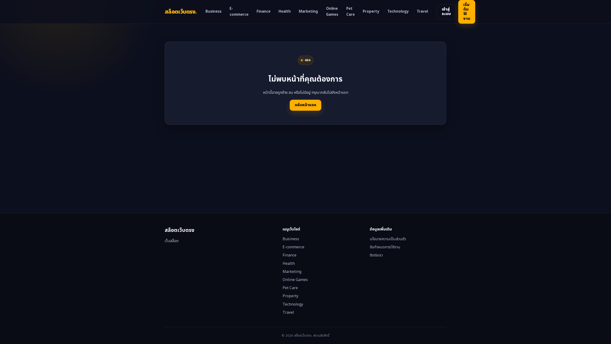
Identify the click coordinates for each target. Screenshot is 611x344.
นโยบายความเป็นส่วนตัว (388, 239)
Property (371, 11)
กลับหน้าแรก (305, 105)
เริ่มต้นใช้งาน (466, 11)
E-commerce (239, 12)
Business (213, 11)
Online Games (332, 12)
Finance (263, 11)
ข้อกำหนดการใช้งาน (385, 247)
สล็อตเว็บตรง (181, 12)
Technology (398, 11)
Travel (422, 11)
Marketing (308, 11)
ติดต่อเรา (376, 255)
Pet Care (350, 12)
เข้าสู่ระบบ (446, 11)
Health (285, 11)
